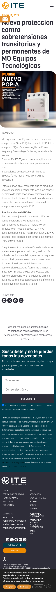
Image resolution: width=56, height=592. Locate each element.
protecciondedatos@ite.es (13, 462)
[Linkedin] (7, 539)
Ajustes (38, 587)
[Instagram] (24, 539)
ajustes (39, 581)
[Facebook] (16, 539)
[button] (53, 6)
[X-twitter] (12, 539)
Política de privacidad (17, 466)
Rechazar (24, 587)
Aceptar (9, 587)
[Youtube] (20, 539)
